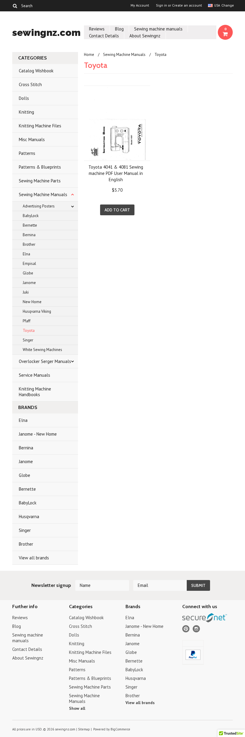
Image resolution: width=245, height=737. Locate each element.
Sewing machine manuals (158, 29)
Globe (28, 273)
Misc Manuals (32, 139)
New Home (32, 301)
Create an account (187, 5)
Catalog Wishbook (36, 71)
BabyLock (31, 215)
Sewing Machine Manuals (43, 194)
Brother (29, 244)
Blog (119, 29)
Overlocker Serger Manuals (45, 361)
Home (89, 54)
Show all (77, 708)
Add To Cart (117, 209)
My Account (140, 5)
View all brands (34, 558)
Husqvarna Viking (37, 311)
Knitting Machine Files (40, 126)
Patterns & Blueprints (40, 167)
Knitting (26, 112)
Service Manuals (34, 375)
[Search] (14, 5)
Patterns (27, 153)
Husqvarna (29, 516)
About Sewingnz (144, 36)
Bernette (30, 225)
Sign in (161, 5)
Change (227, 5)
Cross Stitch (30, 84)
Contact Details (104, 36)
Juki (26, 292)
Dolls (24, 98)
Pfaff (26, 321)
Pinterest (186, 629)
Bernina (29, 234)
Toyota (29, 330)
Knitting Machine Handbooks (35, 391)
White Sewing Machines (42, 349)
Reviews (97, 29)
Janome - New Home (38, 434)
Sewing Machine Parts (40, 181)
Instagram (196, 629)
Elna (26, 254)
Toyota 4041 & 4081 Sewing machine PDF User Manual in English (115, 173)
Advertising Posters (39, 206)
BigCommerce (120, 729)
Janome (29, 282)
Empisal (29, 263)
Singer (28, 340)
